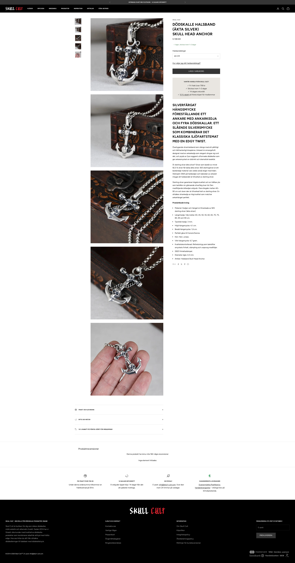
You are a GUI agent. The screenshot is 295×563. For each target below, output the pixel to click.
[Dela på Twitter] (181, 264)
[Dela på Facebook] (178, 264)
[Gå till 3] (78, 38)
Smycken (40, 8)
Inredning (52, 8)
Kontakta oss (110, 526)
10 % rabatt (184, 95)
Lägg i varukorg (196, 71)
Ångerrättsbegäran (113, 539)
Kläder (30, 8)
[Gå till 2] (78, 30)
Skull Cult (176, 20)
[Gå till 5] (78, 54)
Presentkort (110, 535)
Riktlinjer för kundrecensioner (189, 543)
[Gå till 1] (78, 21)
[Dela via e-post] (188, 264)
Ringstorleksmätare (113, 543)
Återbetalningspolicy (185, 539)
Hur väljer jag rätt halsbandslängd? (187, 63)
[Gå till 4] (78, 46)
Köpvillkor (181, 530)
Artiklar (90, 8)
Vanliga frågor (111, 530)
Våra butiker (103, 8)
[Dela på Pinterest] (185, 264)
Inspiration (78, 8)
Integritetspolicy (183, 535)
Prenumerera (266, 535)
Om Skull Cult (182, 526)
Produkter (65, 8)
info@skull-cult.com (167, 485)
